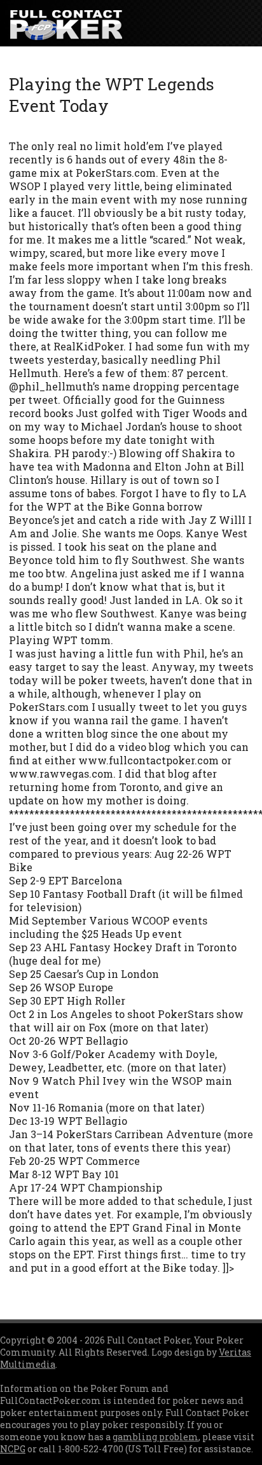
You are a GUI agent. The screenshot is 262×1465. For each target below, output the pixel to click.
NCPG (12, 1449)
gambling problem (155, 1437)
